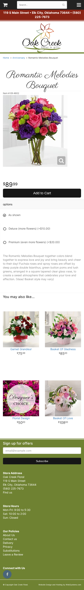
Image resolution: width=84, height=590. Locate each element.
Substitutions (11, 550)
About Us (9, 535)
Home (6, 57)
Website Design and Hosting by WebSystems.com (59, 585)
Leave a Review (13, 554)
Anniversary (19, 57)
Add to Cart (42, 193)
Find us (7, 492)
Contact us (10, 539)
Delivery (8, 542)
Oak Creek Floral (42, 37)
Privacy (8, 546)
